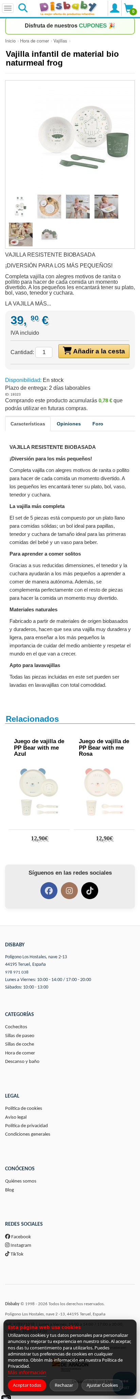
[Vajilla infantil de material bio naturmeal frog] (70, 137)
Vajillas (60, 40)
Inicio (10, 40)
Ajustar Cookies (102, 1385)
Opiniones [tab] (69, 423)
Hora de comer (34, 40)
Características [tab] (28, 423)
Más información (27, 1372)
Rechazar (64, 1385)
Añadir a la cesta (98, 351)
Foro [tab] (97, 423)
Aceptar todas (27, 1385)
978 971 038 (17, 972)
